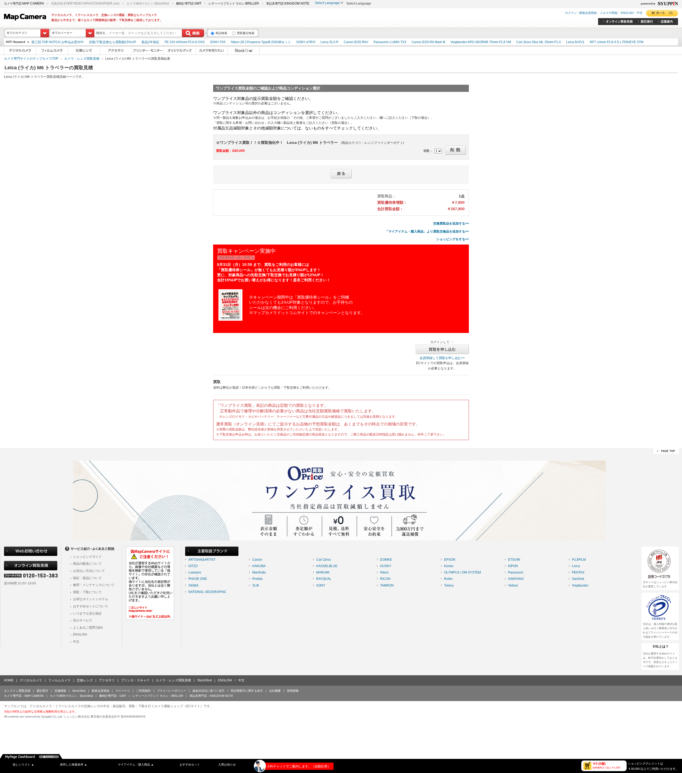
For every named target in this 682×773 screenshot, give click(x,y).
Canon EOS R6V (356, 42)
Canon (257, 560)
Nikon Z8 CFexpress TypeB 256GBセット (261, 42)
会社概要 (275, 690)
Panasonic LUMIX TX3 (390, 42)
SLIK (255, 585)
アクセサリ (107, 680)
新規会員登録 (588, 13)
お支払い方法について (89, 571)
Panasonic (515, 572)
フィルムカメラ (59, 680)
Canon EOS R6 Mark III (428, 42)
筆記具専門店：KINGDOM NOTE (211, 695)
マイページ (122, 690)
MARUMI (322, 572)
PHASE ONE (197, 579)
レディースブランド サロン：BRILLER (157, 695)
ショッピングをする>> (452, 239)
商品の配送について (87, 563)
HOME (9, 680)
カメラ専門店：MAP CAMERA (24, 695)
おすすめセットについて (90, 606)
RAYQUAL (323, 579)
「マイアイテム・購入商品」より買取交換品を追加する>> (427, 231)
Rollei (448, 579)
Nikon (384, 572)
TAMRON (387, 585)
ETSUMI (514, 560)
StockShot (204, 680)
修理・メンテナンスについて (94, 585)
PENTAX (578, 572)
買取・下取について (87, 592)
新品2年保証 (150, 42)
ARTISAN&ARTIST (202, 560)
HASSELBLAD (327, 566)
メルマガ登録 (609, 13)
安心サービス (82, 620)
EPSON (449, 560)
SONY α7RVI (305, 42)
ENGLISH (627, 13)
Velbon (513, 585)
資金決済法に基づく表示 (208, 690)
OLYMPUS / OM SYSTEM (462, 572)
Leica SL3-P (329, 42)
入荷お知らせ (227, 764)
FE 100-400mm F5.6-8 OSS (185, 42)
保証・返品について (87, 578)
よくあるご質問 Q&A (88, 627)
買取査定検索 (245, 33)
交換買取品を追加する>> (451, 223)
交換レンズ (85, 680)
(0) (671, 12)
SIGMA (193, 585)
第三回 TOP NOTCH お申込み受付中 (57, 42)
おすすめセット (190, 764)
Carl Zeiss (323, 560)
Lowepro (194, 572)
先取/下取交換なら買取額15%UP (112, 42)
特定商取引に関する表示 (247, 690)
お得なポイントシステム (90, 599)
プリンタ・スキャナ (135, 680)
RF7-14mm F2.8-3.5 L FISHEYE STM (616, 42)
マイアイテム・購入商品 (136, 764)
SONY (320, 585)
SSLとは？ (661, 646)
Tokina (449, 585)
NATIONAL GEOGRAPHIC (207, 592)
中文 (640, 13)
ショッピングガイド (87, 557)
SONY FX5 (218, 42)
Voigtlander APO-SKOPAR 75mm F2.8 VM (480, 42)
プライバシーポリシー (171, 690)
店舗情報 (60, 690)
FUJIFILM (579, 560)
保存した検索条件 (73, 764)
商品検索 (221, 33)
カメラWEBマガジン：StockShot (71, 695)
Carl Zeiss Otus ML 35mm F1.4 (538, 42)
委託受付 (42, 690)
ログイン (571, 13)
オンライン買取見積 (17, 690)
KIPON (513, 566)
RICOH (385, 579)
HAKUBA (259, 566)
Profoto (257, 579)
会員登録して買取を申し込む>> (442, 358)
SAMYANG (516, 579)
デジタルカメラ (31, 680)
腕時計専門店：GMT (112, 695)
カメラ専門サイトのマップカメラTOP (31, 58)
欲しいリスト (23, 764)
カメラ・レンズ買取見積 (81, 58)
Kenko (448, 566)
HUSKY (385, 566)
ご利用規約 (143, 690)
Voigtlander (580, 585)
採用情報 (293, 690)
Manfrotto (259, 572)
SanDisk (578, 579)
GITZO (193, 566)
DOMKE (386, 560)
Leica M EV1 (575, 42)
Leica (576, 566)
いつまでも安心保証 (87, 613)
